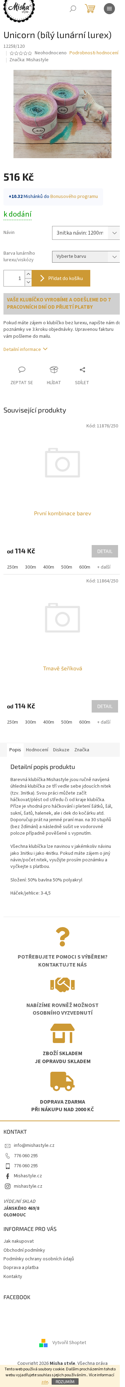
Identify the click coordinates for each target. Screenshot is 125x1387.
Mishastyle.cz (28, 1175)
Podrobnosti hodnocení (93, 53)
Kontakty (12, 1276)
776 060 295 (26, 1155)
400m (48, 567)
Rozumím (65, 1381)
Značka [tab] (81, 749)
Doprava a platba (21, 1267)
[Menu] (109, 9)
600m (84, 567)
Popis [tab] (15, 749)
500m (66, 567)
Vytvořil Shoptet (69, 1343)
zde (44, 1382)
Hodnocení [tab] (37, 749)
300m (30, 567)
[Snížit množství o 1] (28, 282)
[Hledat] (73, 9)
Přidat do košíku (65, 278)
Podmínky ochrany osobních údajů (38, 1258)
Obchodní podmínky (24, 1250)
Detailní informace (22, 349)
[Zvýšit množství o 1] (28, 274)
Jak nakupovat (18, 1241)
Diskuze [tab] (61, 749)
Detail (104, 551)
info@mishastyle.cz (34, 1145)
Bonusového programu (74, 196)
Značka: (29, 59)
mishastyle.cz (28, 1186)
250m (12, 567)
